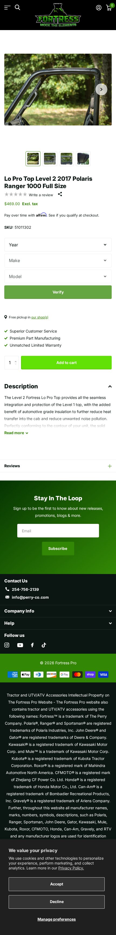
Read (14, 432)
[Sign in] (98, 7)
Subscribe (58, 548)
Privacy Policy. (71, 868)
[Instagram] (6, 645)
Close (58, 611)
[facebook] (32, 645)
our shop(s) (39, 317)
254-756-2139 (25, 589)
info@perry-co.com (30, 597)
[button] (101, 89)
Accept (56, 884)
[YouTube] (20, 645)
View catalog (7, 7)
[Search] (17, 7)
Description (21, 386)
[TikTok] (44, 645)
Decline (57, 901)
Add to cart (66, 362)
